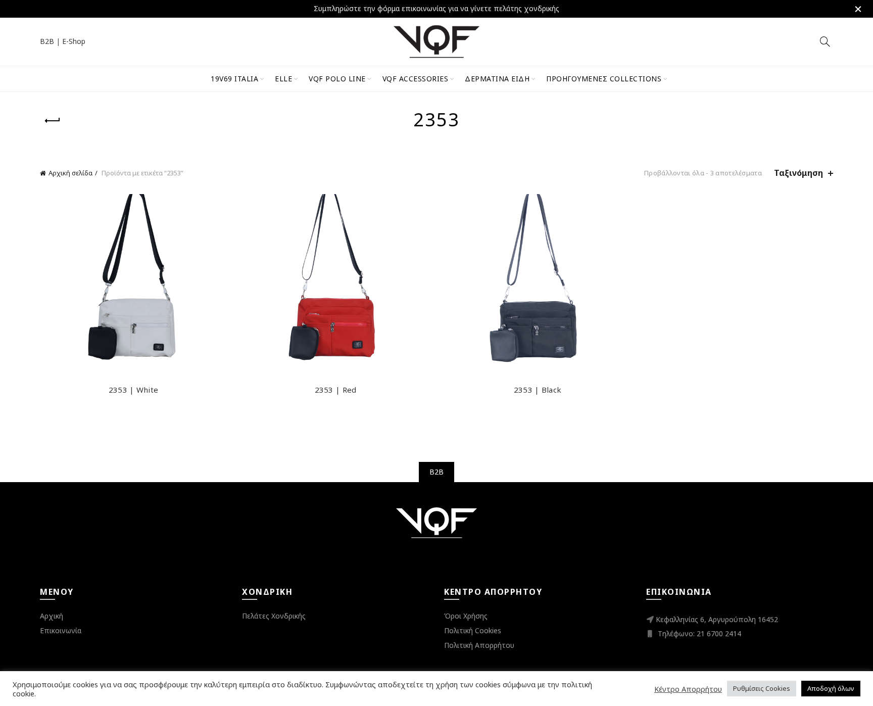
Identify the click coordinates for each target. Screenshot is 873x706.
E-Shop (73, 41)
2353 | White (134, 390)
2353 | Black (538, 390)
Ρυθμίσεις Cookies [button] (761, 688)
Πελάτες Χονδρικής (274, 616)
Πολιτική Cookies (472, 630)
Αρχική (51, 616)
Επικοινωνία (60, 630)
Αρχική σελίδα (70, 172)
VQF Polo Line (337, 78)
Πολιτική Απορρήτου (479, 645)
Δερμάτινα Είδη (497, 78)
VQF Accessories (415, 78)
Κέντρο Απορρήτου (688, 688)
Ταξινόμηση (798, 173)
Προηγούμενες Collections (603, 78)
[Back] (52, 121)
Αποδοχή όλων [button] (830, 688)
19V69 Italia (234, 78)
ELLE (283, 78)
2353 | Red (336, 390)
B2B (47, 41)
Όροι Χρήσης (466, 616)
